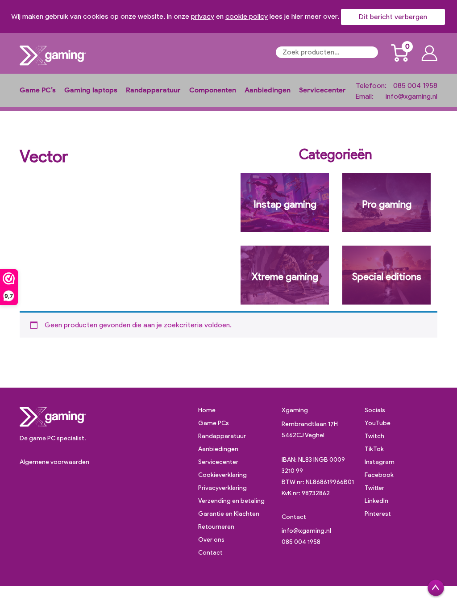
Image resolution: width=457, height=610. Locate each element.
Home (207, 410)
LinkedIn (376, 501)
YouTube (378, 423)
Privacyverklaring (222, 488)
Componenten (212, 90)
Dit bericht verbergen (393, 17)
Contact (210, 552)
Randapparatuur (153, 90)
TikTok (374, 449)
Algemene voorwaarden (54, 462)
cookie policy (246, 16)
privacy (202, 16)
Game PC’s (38, 90)
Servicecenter (322, 90)
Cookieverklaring (222, 475)
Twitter (374, 488)
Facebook (379, 475)
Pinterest (378, 514)
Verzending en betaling (231, 501)
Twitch (374, 436)
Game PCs (213, 423)
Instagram (380, 462)
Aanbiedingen (268, 90)
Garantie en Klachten (228, 514)
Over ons (211, 539)
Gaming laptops (90, 90)
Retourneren (216, 527)
